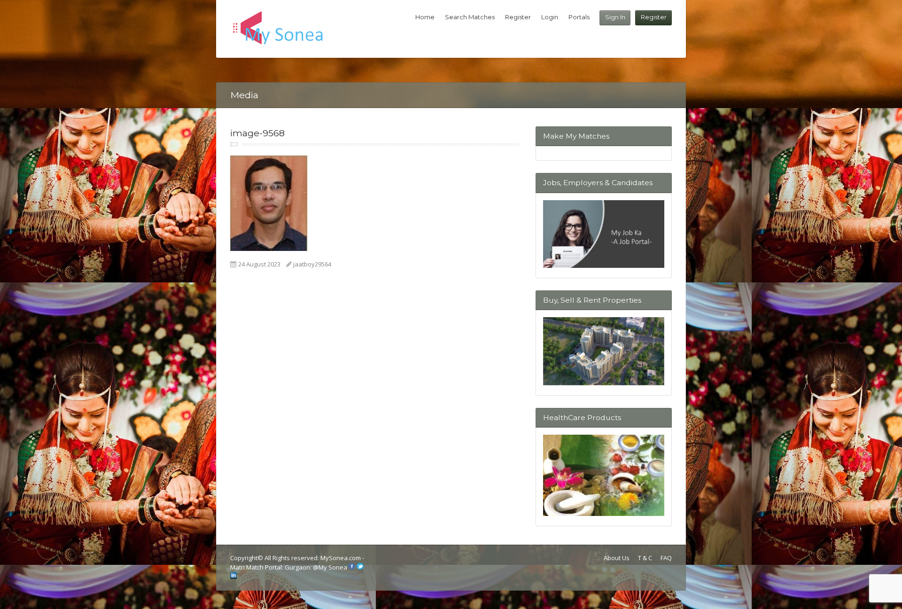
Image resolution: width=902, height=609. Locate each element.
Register (654, 17)
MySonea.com (341, 558)
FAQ (666, 558)
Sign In (615, 17)
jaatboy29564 (312, 264)
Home (425, 17)
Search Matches (470, 17)
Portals (579, 17)
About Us (617, 558)
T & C (645, 558)
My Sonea (333, 567)
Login (549, 17)
